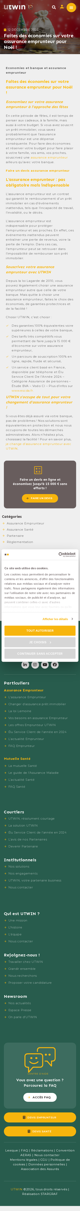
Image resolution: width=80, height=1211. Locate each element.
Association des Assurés (40, 1169)
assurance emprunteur (49, 157)
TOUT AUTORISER (40, 630)
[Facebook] (55, 665)
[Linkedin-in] (25, 665)
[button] (53, 7)
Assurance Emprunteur (25, 523)
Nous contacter (47, 1155)
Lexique (11, 1150)
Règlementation (20, 542)
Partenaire (15, 536)
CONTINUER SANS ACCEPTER (40, 653)
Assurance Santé (20, 529)
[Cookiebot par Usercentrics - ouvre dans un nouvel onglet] (59, 554)
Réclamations (42, 1150)
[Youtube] (45, 665)
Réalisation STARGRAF (40, 1194)
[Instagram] (35, 665)
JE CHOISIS (37, 642)
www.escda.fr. (23, 390)
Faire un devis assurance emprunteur (38, 170)
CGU (43, 1160)
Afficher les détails (55, 618)
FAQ (24, 1150)
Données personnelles (46, 1164)
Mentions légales (23, 1160)
